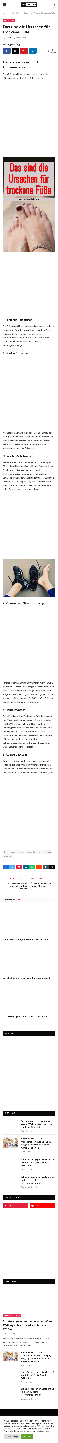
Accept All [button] (27, 1436)
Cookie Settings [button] (11, 1436)
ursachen (8, 856)
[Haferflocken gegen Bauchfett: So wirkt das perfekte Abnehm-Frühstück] (10, 1163)
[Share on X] (15, 51)
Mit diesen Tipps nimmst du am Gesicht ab (25, 1016)
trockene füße (45, 852)
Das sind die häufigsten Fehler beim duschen (25, 939)
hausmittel (30, 852)
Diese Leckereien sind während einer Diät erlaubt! (17, 886)
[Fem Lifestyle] (29, 4)
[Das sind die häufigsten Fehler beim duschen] (29, 921)
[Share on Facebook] (7, 51)
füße (21, 852)
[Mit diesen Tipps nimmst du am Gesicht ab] (29, 997)
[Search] (53, 4)
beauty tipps (9, 852)
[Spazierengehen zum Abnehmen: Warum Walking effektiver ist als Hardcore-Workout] (10, 1124)
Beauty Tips (9, 20)
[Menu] (4, 4)
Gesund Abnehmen (12, 1316)
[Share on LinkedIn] (33, 51)
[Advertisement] (29, 117)
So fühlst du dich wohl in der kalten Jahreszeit (26, 977)
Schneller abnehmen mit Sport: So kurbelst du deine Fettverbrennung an (37, 1180)
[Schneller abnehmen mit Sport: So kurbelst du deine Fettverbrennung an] (10, 1180)
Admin (8, 38)
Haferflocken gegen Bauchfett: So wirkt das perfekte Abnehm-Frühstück (38, 1162)
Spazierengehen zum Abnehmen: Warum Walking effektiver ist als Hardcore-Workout (37, 1124)
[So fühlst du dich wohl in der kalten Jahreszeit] (29, 959)
